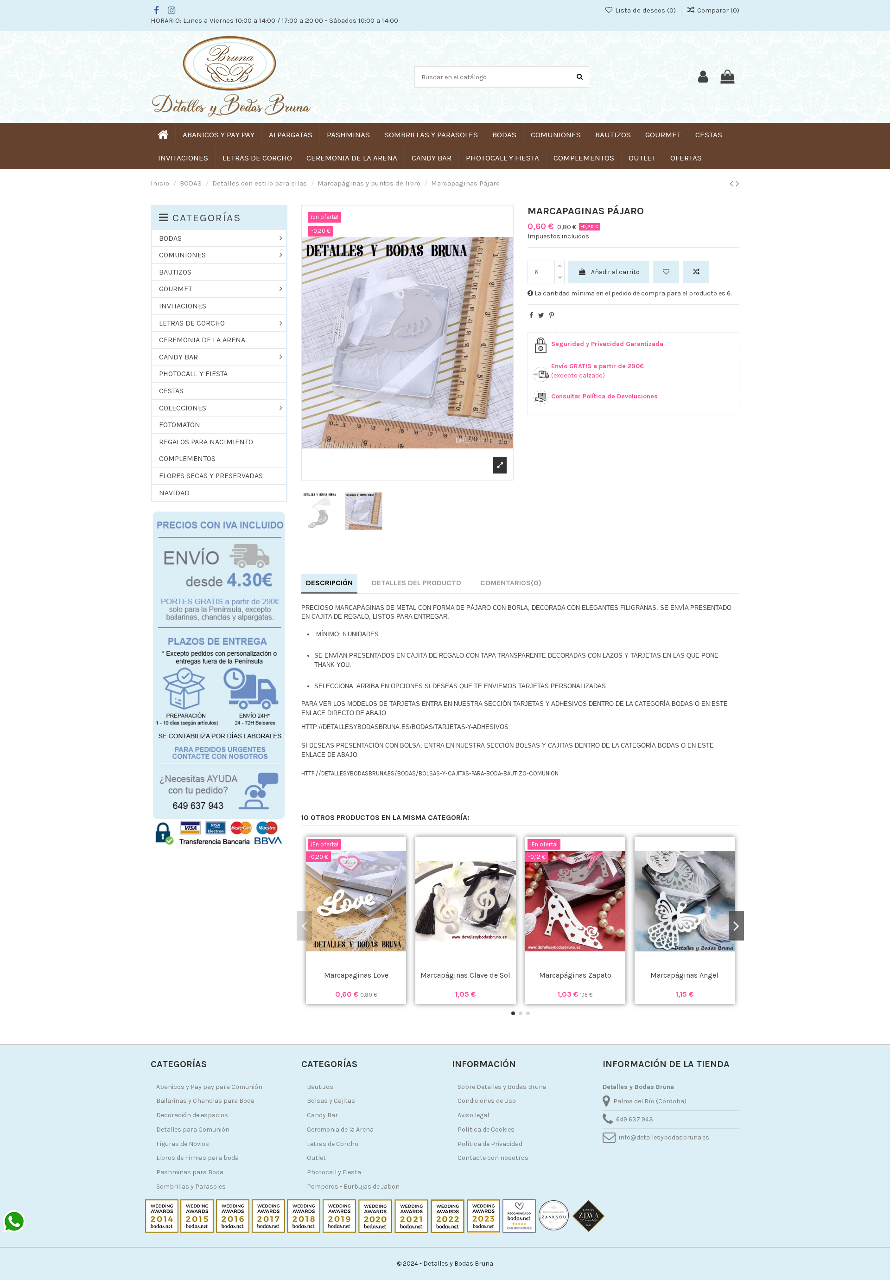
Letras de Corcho (332, 1144)
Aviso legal (473, 1115)
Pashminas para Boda (189, 1172)
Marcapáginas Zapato (575, 975)
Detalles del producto (416, 582)
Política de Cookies (486, 1129)
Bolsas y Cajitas (331, 1101)
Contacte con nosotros (493, 1158)
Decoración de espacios (192, 1115)
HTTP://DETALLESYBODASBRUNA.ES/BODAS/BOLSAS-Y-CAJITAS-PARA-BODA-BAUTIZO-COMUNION (430, 773)
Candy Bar (322, 1115)
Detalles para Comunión (192, 1129)
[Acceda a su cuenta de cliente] (703, 77)
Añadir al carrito (615, 272)
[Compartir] (531, 316)
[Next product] (737, 183)
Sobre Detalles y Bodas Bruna (502, 1087)
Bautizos (320, 1087)
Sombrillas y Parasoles (191, 1186)
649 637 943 (634, 1119)
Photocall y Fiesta (334, 1172)
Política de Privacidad (490, 1144)
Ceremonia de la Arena (340, 1129)
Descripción (329, 582)
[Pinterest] (551, 316)
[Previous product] (733, 183)
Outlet (316, 1158)
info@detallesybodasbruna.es (664, 1137)
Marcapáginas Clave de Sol (465, 975)
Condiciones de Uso (487, 1101)
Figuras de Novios (182, 1144)
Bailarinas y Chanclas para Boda (205, 1101)
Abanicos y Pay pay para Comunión (209, 1087)
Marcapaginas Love (356, 975)
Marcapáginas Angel (684, 975)
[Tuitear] (541, 316)
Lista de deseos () (645, 10)
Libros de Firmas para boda (197, 1158)
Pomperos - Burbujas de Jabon (353, 1186)
